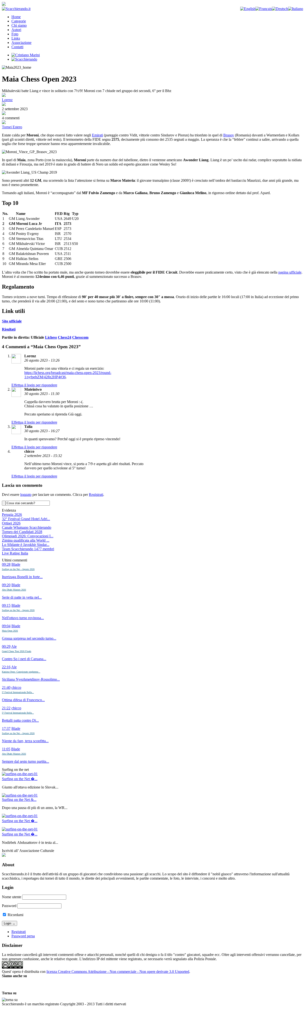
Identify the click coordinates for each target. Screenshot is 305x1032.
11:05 (6, 749)
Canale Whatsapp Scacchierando (26, 527)
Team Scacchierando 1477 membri (28, 549)
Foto (14, 34)
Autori (16, 30)
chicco (16, 687)
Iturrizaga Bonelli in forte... (22, 577)
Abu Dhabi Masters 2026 (14, 589)
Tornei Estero (12, 127)
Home (16, 17)
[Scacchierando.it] (16, 9)
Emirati (97, 135)
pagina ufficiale (289, 272)
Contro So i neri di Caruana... (24, 659)
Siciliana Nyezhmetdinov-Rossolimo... (31, 679)
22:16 (6, 667)
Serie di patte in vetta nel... (22, 597)
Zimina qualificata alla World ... (25, 540)
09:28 (6, 564)
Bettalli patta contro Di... (20, 720)
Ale (14, 646)
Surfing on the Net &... (19, 800)
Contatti (17, 47)
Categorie (18, 21)
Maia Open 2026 (10, 630)
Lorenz (7, 100)
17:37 (6, 728)
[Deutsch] (280, 9)
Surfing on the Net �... (19, 779)
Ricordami (15, 915)
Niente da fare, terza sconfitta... (25, 741)
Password (9, 906)
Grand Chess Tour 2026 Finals (16, 651)
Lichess (51, 337)
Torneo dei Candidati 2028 (22, 532)
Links (15, 38)
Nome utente (11, 897)
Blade (15, 564)
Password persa (23, 936)
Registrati (96, 495)
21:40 (6, 687)
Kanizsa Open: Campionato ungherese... (21, 671)
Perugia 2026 (12, 515)
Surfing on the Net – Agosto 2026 (18, 569)
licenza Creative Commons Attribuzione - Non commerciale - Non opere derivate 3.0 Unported (117, 972)
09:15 (6, 605)
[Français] (263, 9)
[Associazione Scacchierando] (4, 855)
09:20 (6, 585)
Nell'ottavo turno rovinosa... (23, 618)
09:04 (6, 626)
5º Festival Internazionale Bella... (18, 692)
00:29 (6, 646)
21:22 (6, 708)
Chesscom (80, 337)
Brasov (228, 135)
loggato (25, 495)
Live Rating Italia (15, 553)
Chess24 (64, 337)
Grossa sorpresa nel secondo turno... (29, 638)
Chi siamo (19, 25)
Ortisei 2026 (11, 523)
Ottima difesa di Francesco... (23, 700)
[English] (247, 9)
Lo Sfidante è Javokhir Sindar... (25, 545)
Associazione (21, 43)
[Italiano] (295, 9)
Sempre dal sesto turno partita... (25, 761)
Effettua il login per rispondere (34, 385)
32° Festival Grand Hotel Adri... (26, 519)
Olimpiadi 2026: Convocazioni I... (27, 536)
